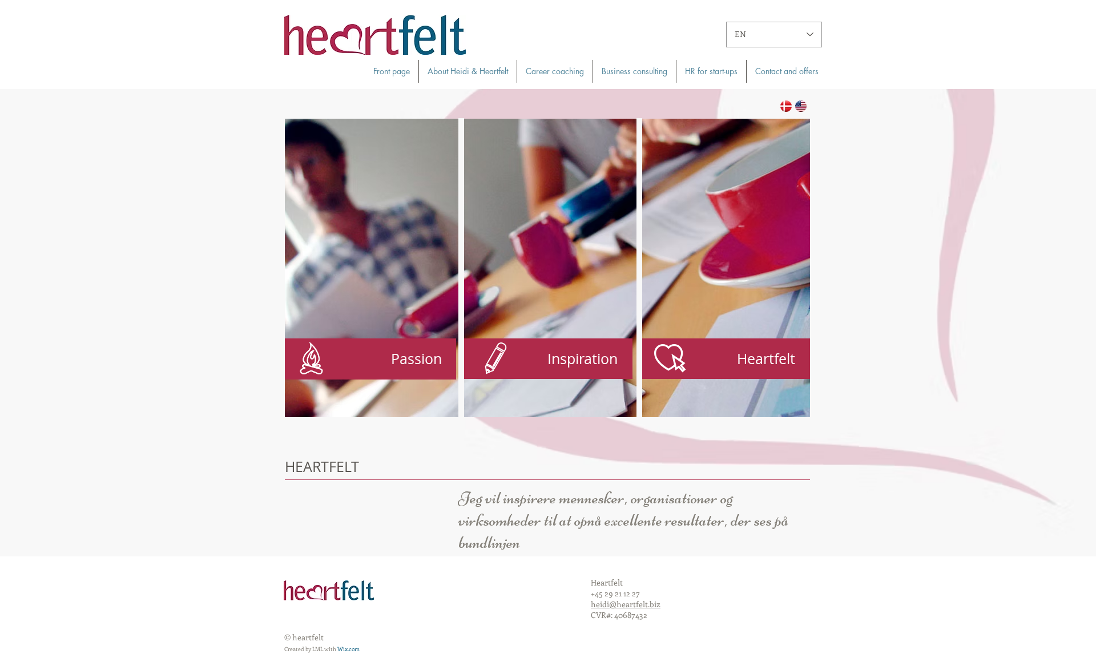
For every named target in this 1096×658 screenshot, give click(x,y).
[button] (724, 358)
